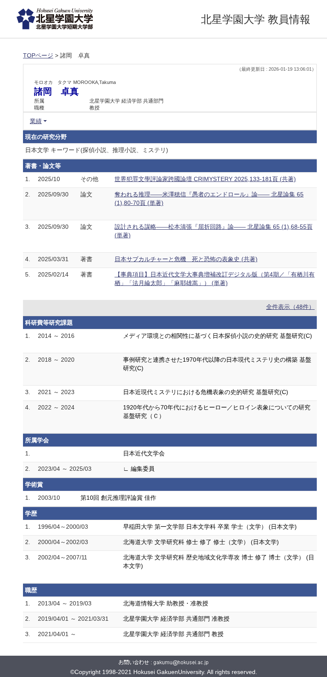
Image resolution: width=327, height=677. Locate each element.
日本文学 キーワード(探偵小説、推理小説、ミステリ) (96, 150)
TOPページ (38, 55)
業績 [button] (36, 121)
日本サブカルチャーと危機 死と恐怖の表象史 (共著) (186, 259)
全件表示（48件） (290, 306)
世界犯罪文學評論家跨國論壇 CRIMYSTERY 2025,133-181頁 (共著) (205, 179)
